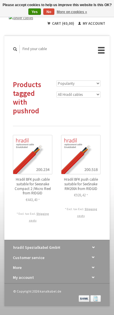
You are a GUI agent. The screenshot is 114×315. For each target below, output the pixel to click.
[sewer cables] (23, 18)
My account (93, 23)
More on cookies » (72, 12)
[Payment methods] (84, 297)
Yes (35, 12)
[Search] (15, 49)
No (48, 12)
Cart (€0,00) (63, 23)
